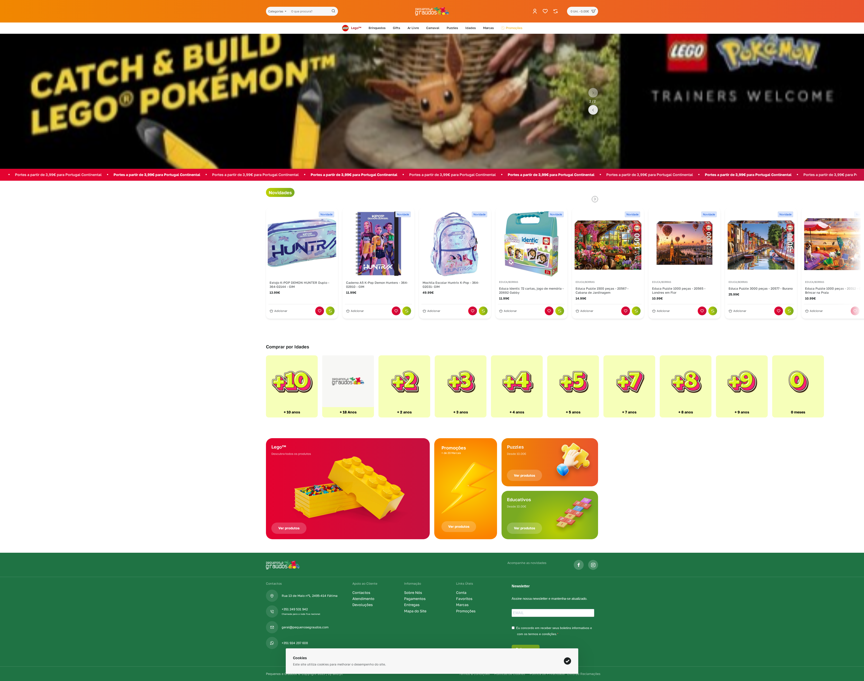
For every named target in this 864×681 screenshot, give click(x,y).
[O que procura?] (333, 11)
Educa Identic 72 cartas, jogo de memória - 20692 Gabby (531, 290)
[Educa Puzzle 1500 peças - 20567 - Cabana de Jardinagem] (608, 244)
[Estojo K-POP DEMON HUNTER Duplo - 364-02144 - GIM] (302, 244)
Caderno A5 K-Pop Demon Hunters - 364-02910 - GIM (377, 285)
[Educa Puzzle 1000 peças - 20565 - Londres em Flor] (684, 244)
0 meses (798, 412)
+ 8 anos (685, 412)
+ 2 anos (404, 412)
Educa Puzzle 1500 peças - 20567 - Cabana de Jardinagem (602, 290)
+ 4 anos (517, 412)
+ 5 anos (573, 412)
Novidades (280, 192)
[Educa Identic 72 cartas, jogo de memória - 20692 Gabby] (531, 244)
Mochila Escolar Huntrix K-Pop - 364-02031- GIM (451, 285)
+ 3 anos (460, 412)
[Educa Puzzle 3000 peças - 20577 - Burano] (761, 244)
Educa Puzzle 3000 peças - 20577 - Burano (761, 288)
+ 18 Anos (348, 412)
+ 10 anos (292, 412)
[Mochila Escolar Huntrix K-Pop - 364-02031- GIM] (455, 244)
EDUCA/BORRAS (508, 282)
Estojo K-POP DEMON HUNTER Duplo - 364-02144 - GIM (299, 285)
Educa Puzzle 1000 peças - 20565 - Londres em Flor (678, 290)
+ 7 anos (629, 412)
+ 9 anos (742, 412)
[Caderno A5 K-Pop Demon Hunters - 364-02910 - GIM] (378, 244)
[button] (593, 93)
